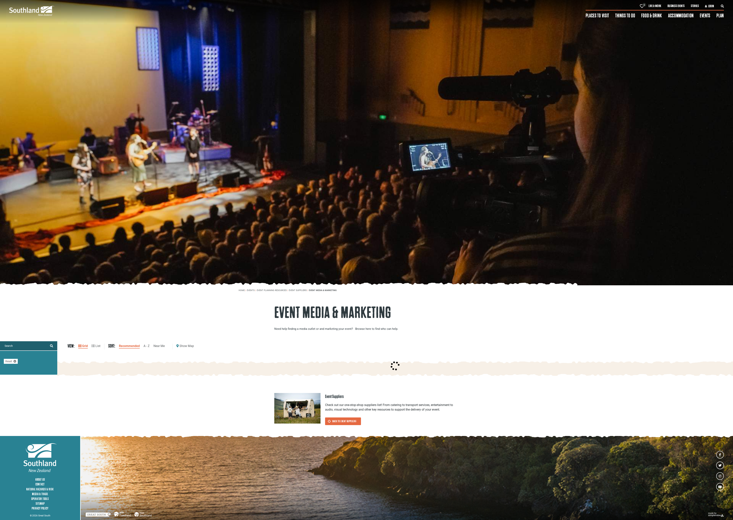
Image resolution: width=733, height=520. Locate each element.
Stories (695, 6)
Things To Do (625, 16)
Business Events (676, 6)
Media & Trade (40, 494)
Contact (40, 484)
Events (705, 16)
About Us (40, 479)
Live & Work (655, 6)
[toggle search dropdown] (722, 6)
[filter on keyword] (51, 345)
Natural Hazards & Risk (40, 489)
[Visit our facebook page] (720, 454)
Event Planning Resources (272, 290)
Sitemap (40, 503)
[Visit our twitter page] (720, 465)
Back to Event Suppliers (344, 421)
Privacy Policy (40, 508)
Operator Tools (40, 499)
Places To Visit (597, 16)
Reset (8, 361)
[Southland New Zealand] (297, 11)
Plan (720, 16)
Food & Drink (651, 16)
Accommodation (681, 16)
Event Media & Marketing (323, 290)
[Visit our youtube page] (720, 486)
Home (242, 290)
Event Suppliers (298, 290)
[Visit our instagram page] (720, 476)
